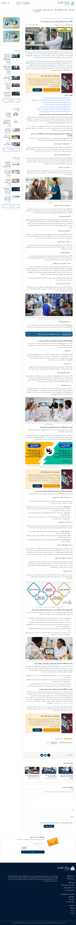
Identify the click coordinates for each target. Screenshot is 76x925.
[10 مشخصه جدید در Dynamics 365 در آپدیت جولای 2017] (16, 189)
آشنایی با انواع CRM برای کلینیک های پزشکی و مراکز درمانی (57, 104)
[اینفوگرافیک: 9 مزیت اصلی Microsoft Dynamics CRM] (16, 163)
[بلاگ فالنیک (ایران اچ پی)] (66, 3)
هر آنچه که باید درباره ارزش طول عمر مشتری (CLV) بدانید (7, 122)
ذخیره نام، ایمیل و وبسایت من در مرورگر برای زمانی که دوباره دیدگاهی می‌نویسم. (56, 823)
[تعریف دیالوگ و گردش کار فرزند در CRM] (16, 137)
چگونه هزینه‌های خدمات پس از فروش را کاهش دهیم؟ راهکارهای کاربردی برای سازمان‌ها (7, 58)
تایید (33, 852)
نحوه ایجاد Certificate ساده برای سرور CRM (7, 182)
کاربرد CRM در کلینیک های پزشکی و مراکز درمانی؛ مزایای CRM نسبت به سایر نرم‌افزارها (51, 100)
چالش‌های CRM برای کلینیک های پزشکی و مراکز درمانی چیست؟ (56, 102)
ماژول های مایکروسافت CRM (51, 90)
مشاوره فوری (37, 90)
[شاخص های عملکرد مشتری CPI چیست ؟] (16, 130)
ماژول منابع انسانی (70, 901)
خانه (71, 18)
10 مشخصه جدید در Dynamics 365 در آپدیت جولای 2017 (7, 190)
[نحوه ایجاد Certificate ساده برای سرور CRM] (16, 181)
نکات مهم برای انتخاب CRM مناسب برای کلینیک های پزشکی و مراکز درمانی (53, 109)
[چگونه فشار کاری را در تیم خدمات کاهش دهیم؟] (16, 94)
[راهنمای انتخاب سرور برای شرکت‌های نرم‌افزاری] (49, 770)
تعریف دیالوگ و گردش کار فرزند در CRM (7, 137)
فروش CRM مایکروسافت (37, 61)
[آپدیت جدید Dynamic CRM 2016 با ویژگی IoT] (16, 197)
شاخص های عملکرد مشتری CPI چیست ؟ (8, 130)
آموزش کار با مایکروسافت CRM (61, 10)
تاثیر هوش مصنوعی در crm (7, 143)
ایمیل (71, 816)
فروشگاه (72, 908)
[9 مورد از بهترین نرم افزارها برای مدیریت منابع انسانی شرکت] (32, 770)
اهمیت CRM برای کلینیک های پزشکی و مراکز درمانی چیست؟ (56, 97)
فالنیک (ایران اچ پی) (16, 922)
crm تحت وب (48, 437)
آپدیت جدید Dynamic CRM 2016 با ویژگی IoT (7, 199)
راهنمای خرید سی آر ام (37, 10)
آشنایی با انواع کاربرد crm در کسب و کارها (49, 334)
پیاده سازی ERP (70, 878)
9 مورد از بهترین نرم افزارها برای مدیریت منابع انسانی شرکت (32, 775)
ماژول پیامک (71, 899)
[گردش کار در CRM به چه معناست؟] (16, 114)
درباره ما (72, 910)
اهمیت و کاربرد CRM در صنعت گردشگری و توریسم (7, 173)
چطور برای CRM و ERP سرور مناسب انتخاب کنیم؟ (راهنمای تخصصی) (66, 776)
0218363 (49, 68)
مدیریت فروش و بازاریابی (48, 10)
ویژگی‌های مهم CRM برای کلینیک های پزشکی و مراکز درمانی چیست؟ (55, 106)
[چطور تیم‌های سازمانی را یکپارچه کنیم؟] (16, 78)
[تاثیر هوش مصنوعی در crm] (16, 144)
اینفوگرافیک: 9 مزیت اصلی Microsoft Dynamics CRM (7, 164)
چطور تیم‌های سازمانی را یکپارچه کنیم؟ (7, 78)
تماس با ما (72, 913)
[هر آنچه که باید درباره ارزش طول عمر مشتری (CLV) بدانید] (16, 121)
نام (72, 810)
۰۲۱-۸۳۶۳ (3, 3)
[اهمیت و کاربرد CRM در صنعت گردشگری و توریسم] (16, 172)
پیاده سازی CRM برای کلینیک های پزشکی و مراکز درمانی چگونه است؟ (54, 111)
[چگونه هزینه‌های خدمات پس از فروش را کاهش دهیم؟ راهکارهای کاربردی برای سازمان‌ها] (16, 56)
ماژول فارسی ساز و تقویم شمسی (67, 894)
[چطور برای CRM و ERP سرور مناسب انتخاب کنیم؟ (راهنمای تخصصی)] (65, 770)
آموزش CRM (71, 10)
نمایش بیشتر (11, 100)
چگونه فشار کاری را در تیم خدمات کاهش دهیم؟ (7, 94)
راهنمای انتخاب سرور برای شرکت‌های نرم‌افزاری (51, 775)
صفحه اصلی (71, 905)
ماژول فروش (71, 896)
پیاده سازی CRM (70, 876)
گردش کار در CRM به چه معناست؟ (8, 114)
